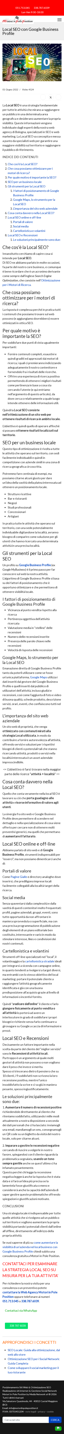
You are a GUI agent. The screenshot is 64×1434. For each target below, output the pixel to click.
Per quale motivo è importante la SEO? (32, 177)
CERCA (55, 1419)
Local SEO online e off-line (24, 217)
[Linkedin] (32, 3)
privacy (41, 1411)
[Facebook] (26, 3)
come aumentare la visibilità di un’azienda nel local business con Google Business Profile (30, 1247)
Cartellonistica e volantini (29, 231)
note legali (30, 1411)
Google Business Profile (35, 565)
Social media (21, 226)
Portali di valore (23, 222)
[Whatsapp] (37, 3)
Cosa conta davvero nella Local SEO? (31, 213)
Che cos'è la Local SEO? (22, 164)
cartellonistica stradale (39, 961)
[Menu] (59, 20)
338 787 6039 (17, 1325)
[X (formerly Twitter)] (50, 97)
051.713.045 (22, 7)
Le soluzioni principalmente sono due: (37, 239)
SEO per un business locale (25, 182)
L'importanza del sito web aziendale (35, 208)
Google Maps (38, 677)
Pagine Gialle (19, 877)
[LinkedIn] (58, 97)
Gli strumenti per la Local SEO (26, 186)
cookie (50, 1411)
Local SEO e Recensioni (23, 235)
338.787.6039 (42, 7)
